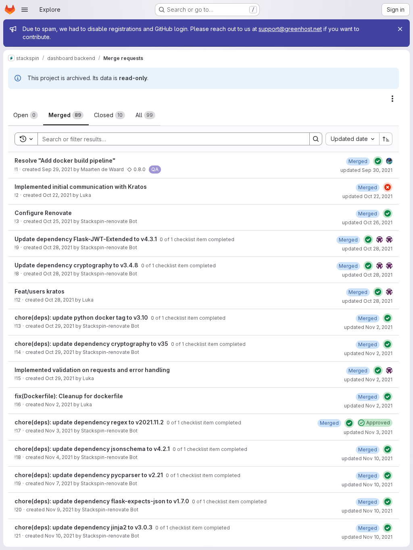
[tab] (25, 115)
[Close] (400, 29)
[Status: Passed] (378, 161)
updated (366, 170)
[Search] (315, 138)
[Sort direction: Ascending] (386, 138)
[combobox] (352, 138)
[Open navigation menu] (24, 9)
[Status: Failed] (387, 187)
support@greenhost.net (290, 28)
